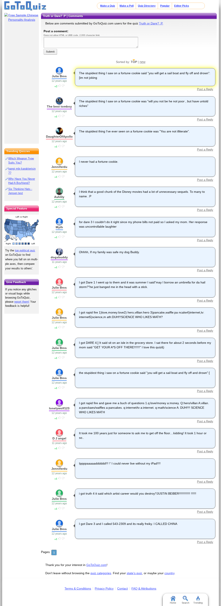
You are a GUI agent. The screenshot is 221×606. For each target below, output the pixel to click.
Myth (59, 227)
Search (185, 602)
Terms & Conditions (78, 588)
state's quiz (134, 573)
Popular (165, 5)
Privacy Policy (104, 588)
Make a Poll (127, 5)
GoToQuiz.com (96, 565)
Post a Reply (205, 89)
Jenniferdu (59, 167)
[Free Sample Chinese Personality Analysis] (21, 17)
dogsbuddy (59, 257)
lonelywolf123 (59, 408)
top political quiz (25, 250)
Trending (198, 602)
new (142, 62)
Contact (122, 588)
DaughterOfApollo (59, 136)
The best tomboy (59, 106)
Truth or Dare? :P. (151, 23)
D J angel (59, 438)
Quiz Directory (147, 5)
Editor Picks (181, 5)
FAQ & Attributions (143, 588)
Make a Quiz (107, 5)
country (169, 573)
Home (173, 602)
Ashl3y (59, 197)
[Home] (25, 6)
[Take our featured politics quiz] (21, 230)
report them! (21, 301)
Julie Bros (59, 76)
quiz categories (100, 573)
